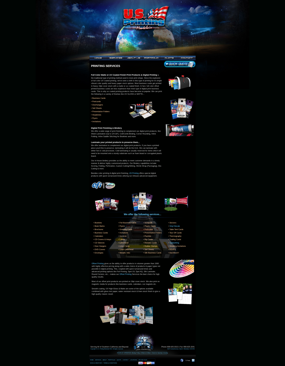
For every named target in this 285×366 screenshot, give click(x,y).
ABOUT (105, 360)
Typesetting (174, 243)
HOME (92, 360)
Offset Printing (98, 263)
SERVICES (98, 360)
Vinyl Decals (174, 226)
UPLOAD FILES (142, 360)
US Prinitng (134, 173)
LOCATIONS (133, 360)
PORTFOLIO (111, 360)
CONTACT (126, 360)
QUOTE (119, 360)
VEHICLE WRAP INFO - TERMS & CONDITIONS (103, 363)
